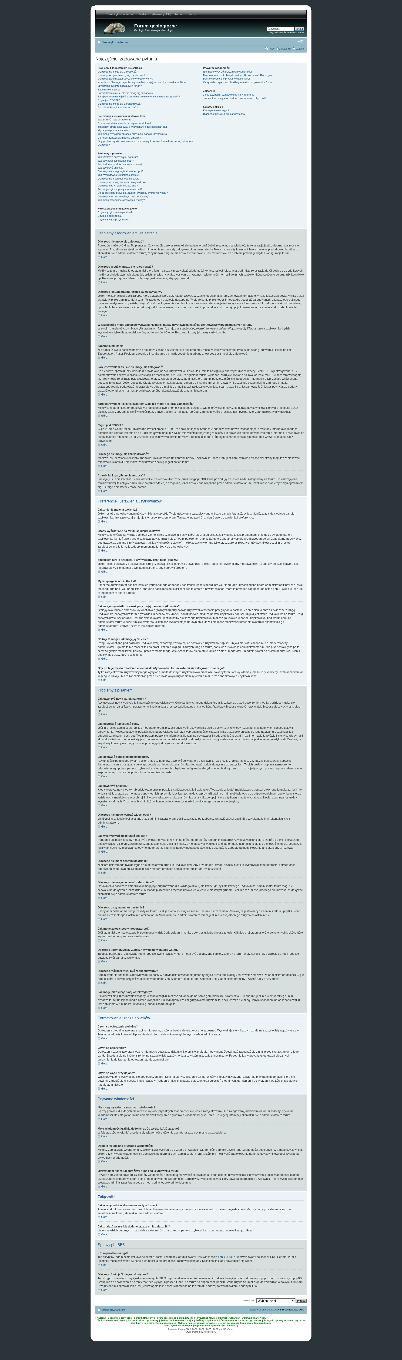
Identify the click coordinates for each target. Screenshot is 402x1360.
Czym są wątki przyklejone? (114, 219)
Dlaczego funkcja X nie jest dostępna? (224, 114)
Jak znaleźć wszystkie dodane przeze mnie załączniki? (234, 98)
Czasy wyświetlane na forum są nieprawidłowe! (124, 123)
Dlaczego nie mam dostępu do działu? (119, 178)
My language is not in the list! (114, 130)
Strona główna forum (115, 42)
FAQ (168, 14)
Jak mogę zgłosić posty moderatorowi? (120, 189)
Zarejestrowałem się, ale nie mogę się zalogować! (126, 93)
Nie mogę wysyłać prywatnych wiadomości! (227, 71)
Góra (104, 257)
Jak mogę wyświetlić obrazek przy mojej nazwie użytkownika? (133, 134)
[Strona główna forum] (115, 27)
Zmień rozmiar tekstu (301, 41)
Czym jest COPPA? (109, 100)
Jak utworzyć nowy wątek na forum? (118, 157)
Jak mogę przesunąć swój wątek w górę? (121, 200)
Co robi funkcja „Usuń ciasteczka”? (118, 107)
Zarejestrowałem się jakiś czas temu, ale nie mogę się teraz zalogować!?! (139, 96)
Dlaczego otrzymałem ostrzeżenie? (118, 185)
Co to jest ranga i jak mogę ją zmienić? (119, 137)
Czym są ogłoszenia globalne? (115, 212)
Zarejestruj (285, 48)
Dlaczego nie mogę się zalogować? (117, 71)
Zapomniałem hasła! (109, 89)
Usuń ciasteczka (268, 1309)
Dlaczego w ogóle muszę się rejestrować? (121, 75)
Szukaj (142, 14)
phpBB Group (226, 1257)
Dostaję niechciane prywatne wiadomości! (226, 78)
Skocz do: (249, 1300)
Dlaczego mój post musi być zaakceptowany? (124, 196)
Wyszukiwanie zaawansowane (287, 32)
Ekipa (253, 1309)
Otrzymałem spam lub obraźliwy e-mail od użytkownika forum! (238, 82)
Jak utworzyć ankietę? (110, 167)
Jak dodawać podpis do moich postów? (120, 164)
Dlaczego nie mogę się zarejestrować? (119, 103)
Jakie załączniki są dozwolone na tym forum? (228, 94)
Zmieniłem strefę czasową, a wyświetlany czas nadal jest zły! (132, 126)
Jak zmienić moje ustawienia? (114, 119)
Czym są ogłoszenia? (110, 215)
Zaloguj (300, 48)
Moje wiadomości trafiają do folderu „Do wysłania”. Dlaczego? (237, 75)
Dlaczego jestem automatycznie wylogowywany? (125, 78)
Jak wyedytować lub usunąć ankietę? (119, 174)
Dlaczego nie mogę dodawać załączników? (122, 182)
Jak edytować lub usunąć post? (116, 160)
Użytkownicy (156, 14)
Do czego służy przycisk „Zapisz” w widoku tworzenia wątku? (133, 192)
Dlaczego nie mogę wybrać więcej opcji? (120, 171)
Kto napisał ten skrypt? (216, 110)
